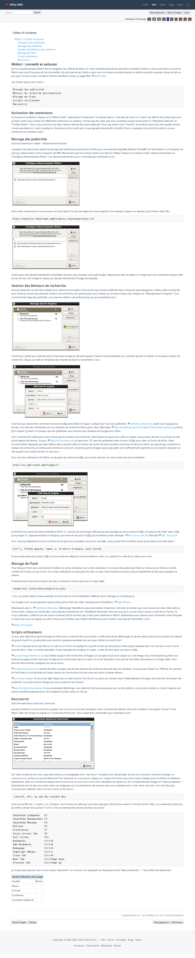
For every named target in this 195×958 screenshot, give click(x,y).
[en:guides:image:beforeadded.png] (46, 205)
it (176, 19)
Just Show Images (23, 678)
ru (190, 19)
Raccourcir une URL (138, 535)
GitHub (117, 945)
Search (37, 12)
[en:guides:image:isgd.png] (50, 525)
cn (149, 19)
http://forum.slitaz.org (62, 440)
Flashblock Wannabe (46, 608)
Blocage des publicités (30, 46)
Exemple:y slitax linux (141, 423)
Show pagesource (157, 13)
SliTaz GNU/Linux (87, 939)
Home (145, 4)
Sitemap (32, 922)
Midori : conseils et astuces (29, 39)
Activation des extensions (31, 42)
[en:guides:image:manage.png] (45, 350)
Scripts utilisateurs (28, 56)
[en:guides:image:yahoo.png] (47, 417)
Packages (121, 939)
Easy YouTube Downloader (28, 688)
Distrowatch (92, 945)
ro (185, 19)
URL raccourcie (169, 535)
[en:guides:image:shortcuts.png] (53, 768)
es (164, 19)
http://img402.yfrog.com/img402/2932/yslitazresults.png (144, 427)
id (172, 19)
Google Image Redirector (27, 655)
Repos (180, 4)
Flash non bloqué (23, 624)
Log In (186, 13)
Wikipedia (106, 945)
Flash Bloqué (124, 602)
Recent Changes (174, 13)
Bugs (171, 4)
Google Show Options (25, 668)
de (154, 19)
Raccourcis (24, 59)
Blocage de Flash (27, 52)
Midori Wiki (100, 76)
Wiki (103, 939)
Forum (163, 4)
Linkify (17, 646)
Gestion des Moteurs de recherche (36, 49)
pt (180, 19)
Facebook (79, 945)
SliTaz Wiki (16, 4)
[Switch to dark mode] (188, 4)
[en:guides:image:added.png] (45, 268)
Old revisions (177, 922)
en (159, 19)
